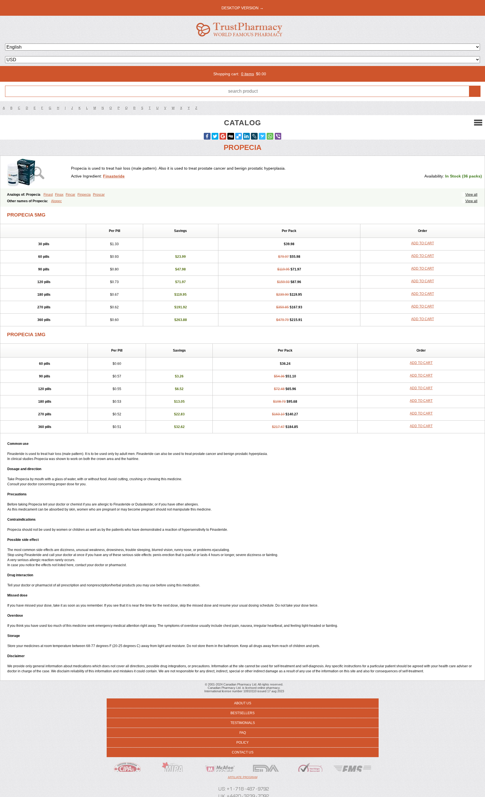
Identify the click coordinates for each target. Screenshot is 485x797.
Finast (48, 195)
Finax (59, 195)
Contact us (242, 752)
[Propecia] (37, 172)
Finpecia (84, 195)
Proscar (99, 195)
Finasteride (114, 176)
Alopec (56, 201)
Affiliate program (242, 777)
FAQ (242, 733)
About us (242, 703)
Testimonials (242, 723)
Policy (242, 742)
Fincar (70, 195)
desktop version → (242, 8)
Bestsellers (242, 713)
